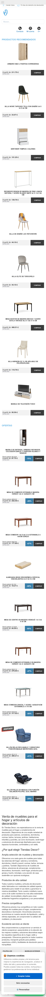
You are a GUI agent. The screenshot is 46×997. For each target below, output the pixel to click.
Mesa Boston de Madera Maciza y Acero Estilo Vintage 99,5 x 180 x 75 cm (23, 320)
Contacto (19, 31)
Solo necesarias (23, 983)
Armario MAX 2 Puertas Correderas (23, 64)
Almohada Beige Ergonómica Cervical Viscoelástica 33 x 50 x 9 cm (23, 578)
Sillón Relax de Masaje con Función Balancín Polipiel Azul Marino (23, 791)
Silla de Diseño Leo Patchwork (23, 234)
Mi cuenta (30, 31)
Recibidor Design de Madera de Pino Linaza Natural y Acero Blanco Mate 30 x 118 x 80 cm (23, 193)
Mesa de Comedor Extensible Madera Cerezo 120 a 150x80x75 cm (23, 493)
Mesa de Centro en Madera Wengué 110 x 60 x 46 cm (23, 621)
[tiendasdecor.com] (23, 12)
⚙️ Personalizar (23, 989)
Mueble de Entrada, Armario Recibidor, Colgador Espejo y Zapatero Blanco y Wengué (23, 451)
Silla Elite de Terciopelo (23, 277)
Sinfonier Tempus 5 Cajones (23, 149)
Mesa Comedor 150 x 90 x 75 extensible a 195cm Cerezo (23, 536)
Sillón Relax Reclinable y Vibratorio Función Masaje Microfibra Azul (23, 748)
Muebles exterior (32, 951)
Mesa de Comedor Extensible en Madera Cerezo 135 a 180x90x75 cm (23, 663)
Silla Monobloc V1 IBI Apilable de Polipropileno (23, 362)
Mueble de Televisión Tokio (23, 404)
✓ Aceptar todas (23, 976)
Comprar (37, 73)
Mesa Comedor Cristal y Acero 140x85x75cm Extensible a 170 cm (23, 706)
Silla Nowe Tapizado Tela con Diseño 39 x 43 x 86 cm (23, 107)
